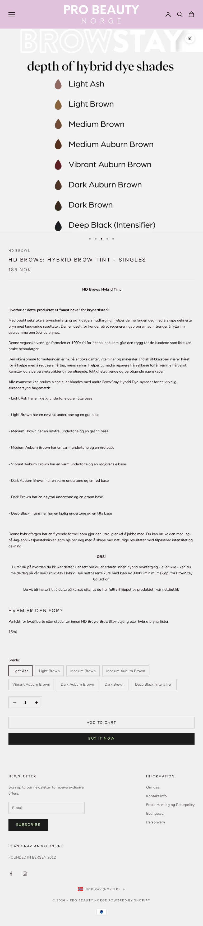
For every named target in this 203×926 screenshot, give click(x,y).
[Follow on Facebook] (11, 873)
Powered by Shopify (129, 900)
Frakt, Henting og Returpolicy (170, 804)
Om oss (152, 787)
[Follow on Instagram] (24, 873)
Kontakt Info (156, 796)
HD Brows (19, 251)
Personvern (155, 822)
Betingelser (155, 813)
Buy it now (101, 738)
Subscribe (28, 824)
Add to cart (102, 722)
